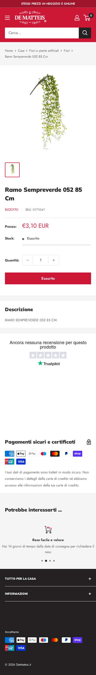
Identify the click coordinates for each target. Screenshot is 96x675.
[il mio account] (77, 17)
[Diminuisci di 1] (27, 260)
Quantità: (12, 260)
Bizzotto (11, 209)
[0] (87, 18)
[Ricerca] (85, 33)
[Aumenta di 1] (53, 260)
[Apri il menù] (7, 18)
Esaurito (48, 278)
